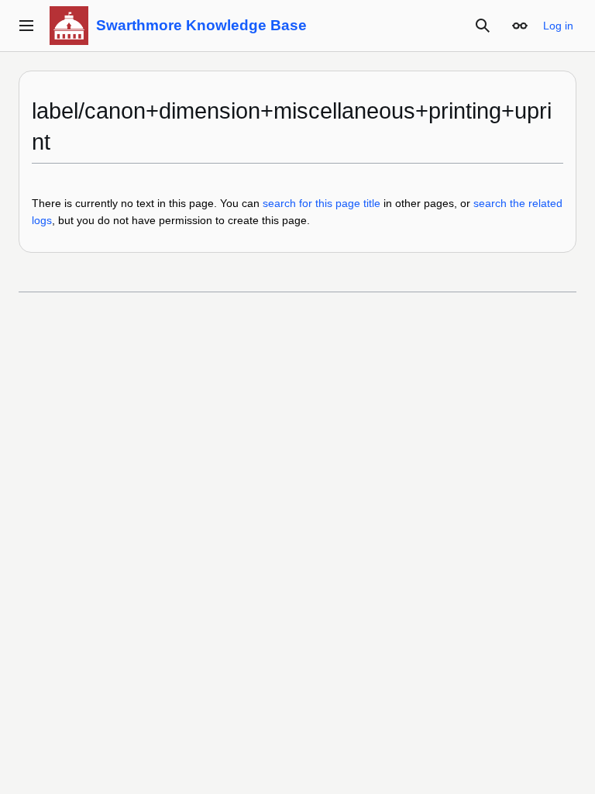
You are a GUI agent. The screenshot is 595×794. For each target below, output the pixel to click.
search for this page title (321, 203)
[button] (26, 26)
